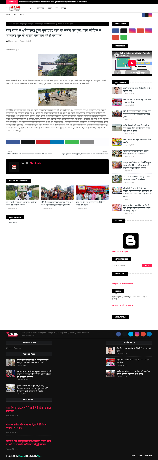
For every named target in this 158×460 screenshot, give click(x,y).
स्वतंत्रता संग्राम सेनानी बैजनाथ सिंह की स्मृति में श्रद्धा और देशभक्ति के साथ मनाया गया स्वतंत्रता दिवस (136, 208)
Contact (21, 15)
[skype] (130, 334)
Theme (39, 456)
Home (8, 15)
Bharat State (12, 41)
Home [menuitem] (31, 8)
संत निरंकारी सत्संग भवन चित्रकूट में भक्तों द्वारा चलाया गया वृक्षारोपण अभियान (21, 203)
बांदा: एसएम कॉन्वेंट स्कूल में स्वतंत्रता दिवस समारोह (137, 140)
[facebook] (143, 15)
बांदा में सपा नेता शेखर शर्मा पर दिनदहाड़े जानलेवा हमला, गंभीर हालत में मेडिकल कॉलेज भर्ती (32, 361)
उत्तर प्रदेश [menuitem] (40, 8)
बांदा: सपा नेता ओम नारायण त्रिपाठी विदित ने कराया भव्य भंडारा (90, 203)
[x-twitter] (146, 15)
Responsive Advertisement (122, 284)
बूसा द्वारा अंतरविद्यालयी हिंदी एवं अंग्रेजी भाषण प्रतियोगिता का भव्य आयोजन (135, 152)
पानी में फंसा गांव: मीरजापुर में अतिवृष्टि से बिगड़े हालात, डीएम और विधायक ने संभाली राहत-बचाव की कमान (136, 128)
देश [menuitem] (57, 8)
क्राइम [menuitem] (50, 8)
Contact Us (148, 456)
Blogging (21, 456)
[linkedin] (149, 334)
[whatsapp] (123, 37)
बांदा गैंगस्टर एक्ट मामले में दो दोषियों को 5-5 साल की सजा (137, 89)
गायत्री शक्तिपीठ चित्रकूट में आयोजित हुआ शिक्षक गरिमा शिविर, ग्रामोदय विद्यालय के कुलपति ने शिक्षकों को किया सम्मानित (53, 2)
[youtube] (140, 30)
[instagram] (150, 15)
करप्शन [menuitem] (63, 8)
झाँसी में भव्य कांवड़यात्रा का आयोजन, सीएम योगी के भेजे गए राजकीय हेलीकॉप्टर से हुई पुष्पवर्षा (56, 203)
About (15, 15)
